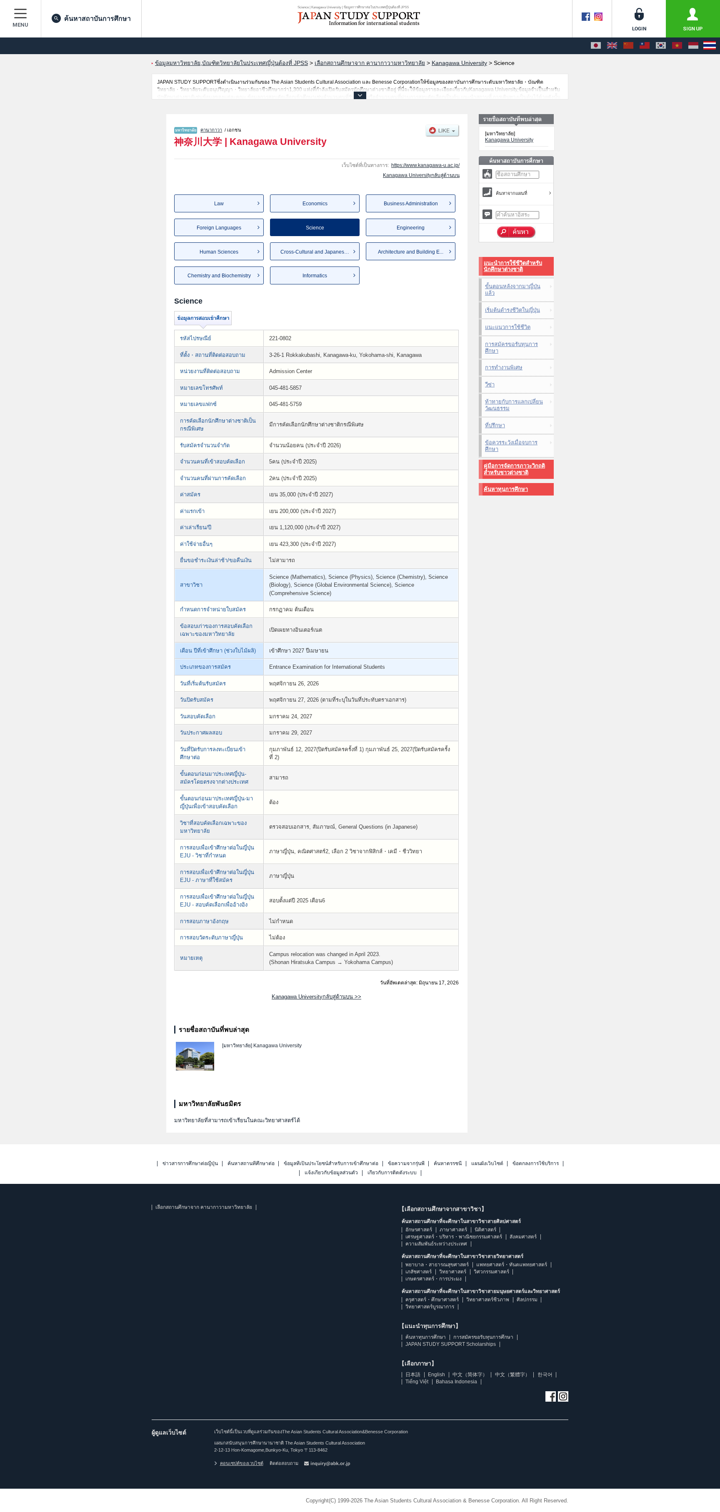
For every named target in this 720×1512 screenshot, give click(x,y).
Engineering (411, 228)
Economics (315, 204)
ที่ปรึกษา (495, 425)
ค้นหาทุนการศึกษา (506, 489)
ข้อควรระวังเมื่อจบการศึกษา (511, 445)
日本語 (412, 1374)
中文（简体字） (470, 1374)
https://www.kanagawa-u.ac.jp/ (425, 165)
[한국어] (661, 45)
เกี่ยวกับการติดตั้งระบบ (392, 1173)
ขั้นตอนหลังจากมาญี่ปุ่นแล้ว (512, 289)
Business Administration (411, 204)
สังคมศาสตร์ (523, 1237)
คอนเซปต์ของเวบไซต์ (241, 1463)
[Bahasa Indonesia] (693, 45)
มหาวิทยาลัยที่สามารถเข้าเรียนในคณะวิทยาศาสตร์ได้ (237, 1120)
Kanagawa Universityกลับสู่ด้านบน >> (316, 997)
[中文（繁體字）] (644, 45)
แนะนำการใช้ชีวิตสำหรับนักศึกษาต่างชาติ (513, 266)
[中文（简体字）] (628, 45)
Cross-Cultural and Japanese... (315, 252)
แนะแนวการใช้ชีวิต (507, 327)
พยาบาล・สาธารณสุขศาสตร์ (437, 1265)
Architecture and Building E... (410, 252)
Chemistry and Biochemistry (219, 276)
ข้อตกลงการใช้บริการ (535, 1163)
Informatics (314, 276)
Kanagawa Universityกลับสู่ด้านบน (421, 175)
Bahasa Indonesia (456, 1382)
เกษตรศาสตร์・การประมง (433, 1279)
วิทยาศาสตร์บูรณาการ (429, 1307)
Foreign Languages (219, 228)
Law (219, 204)
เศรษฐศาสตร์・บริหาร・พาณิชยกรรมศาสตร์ (453, 1237)
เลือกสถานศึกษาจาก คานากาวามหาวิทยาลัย (203, 1207)
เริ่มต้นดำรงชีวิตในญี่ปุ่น (512, 310)
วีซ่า (490, 384)
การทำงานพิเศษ (503, 367)
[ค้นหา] (516, 232)
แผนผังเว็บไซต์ (487, 1163)
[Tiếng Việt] (677, 45)
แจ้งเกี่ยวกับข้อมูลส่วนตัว (331, 1173)
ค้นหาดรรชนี (448, 1163)
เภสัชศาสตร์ (418, 1272)
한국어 (545, 1374)
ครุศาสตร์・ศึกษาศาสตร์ (432, 1300)
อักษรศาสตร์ (418, 1230)
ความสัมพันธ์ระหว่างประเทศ (436, 1244)
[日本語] (596, 45)
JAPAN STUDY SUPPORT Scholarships (450, 1344)
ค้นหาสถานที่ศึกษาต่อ (251, 1163)
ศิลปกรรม (527, 1300)
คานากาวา (211, 129)
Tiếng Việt (416, 1382)
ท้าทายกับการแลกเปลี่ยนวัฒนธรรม (514, 405)
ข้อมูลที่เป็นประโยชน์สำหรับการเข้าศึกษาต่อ (331, 1163)
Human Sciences (219, 252)
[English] (612, 45)
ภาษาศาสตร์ (453, 1230)
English (436, 1374)
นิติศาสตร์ (485, 1230)
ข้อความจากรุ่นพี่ (406, 1163)
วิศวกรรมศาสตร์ (491, 1272)
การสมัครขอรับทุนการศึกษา (511, 347)
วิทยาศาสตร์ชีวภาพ (487, 1300)
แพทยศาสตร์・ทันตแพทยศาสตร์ (511, 1265)
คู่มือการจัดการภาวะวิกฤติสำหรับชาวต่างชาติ (514, 469)
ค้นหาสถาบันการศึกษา (97, 18)
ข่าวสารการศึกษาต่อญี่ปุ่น (190, 1163)
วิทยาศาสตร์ (452, 1272)
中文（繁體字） (512, 1374)
